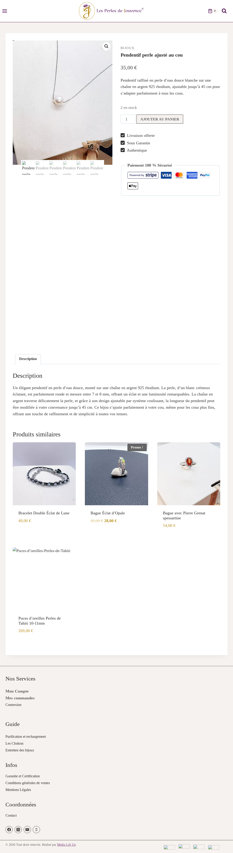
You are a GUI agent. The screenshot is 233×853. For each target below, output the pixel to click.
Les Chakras (14, 743)
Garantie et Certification (22, 776)
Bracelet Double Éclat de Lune (43, 513)
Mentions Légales (18, 790)
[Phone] (36, 829)
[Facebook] (9, 829)
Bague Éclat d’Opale (108, 513)
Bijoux (127, 48)
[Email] (27, 829)
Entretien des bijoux (19, 750)
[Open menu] (7, 11)
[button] (106, 46)
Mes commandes (20, 698)
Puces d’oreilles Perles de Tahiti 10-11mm (39, 620)
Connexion (13, 705)
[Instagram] (18, 829)
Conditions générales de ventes (27, 783)
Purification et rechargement (25, 736)
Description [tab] (28, 359)
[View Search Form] (224, 11)
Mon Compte (17, 691)
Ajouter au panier (159, 119)
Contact (11, 815)
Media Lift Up (66, 844)
